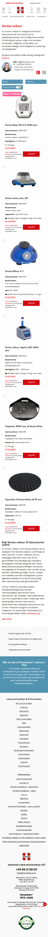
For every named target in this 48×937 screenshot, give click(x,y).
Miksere (5, 58)
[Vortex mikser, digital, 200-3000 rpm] (24, 329)
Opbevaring (24, 731)
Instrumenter (24, 754)
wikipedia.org (33, 613)
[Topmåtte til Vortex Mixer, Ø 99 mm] (24, 481)
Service (24, 818)
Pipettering (24, 711)
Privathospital (24, 766)
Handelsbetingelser (24, 826)
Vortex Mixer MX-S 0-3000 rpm (21, 125)
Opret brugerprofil (24, 779)
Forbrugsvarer (24, 742)
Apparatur (24, 715)
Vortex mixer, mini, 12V (16, 198)
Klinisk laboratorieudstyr (24, 750)
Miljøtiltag (24, 798)
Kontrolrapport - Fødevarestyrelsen (24, 834)
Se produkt (10, 148)
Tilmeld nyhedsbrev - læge (24, 791)
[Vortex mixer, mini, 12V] (24, 180)
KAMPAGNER (24, 845)
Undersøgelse (24, 758)
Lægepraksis (35, 3)
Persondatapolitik (24, 830)
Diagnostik (24, 734)
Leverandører (24, 802)
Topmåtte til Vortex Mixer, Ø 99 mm (23, 500)
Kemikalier (24, 738)
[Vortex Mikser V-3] (24, 253)
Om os (24, 794)
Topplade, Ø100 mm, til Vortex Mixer (24, 426)
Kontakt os (24, 783)
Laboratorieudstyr (14, 3)
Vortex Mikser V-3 (14, 271)
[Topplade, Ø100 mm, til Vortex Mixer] (24, 408)
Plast (24, 723)
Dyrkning (24, 707)
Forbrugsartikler (24, 727)
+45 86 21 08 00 (26, 869)
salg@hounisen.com (26, 62)
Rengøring (24, 746)
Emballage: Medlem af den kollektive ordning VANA (24, 837)
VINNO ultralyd (24, 822)
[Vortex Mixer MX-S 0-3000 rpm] (24, 106)
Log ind (8, 152)
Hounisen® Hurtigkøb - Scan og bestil (24, 806)
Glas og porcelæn (24, 719)
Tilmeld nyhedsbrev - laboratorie (24, 787)
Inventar (24, 762)
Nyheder (24, 810)
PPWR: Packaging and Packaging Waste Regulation (24, 841)
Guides (24, 814)
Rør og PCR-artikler (24, 703)
